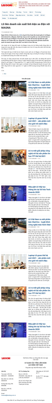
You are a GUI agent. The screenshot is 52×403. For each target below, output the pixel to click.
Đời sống (18, 12)
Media (4, 18)
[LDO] (13, 89)
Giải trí (31, 12)
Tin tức (25, 12)
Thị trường (38, 12)
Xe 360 (36, 15)
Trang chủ (5, 12)
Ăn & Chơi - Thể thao (8, 15)
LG (20, 35)
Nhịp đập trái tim (20, 15)
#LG (5, 74)
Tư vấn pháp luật (12, 18)
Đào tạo (12, 12)
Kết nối (43, 15)
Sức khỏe (30, 15)
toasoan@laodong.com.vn (8, 395)
